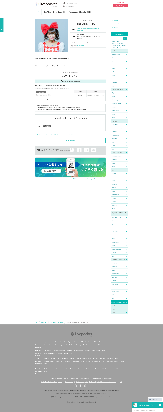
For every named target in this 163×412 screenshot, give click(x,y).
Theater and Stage (117, 89)
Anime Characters (117, 152)
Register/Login (120, 6)
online (113, 41)
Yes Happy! (87, 28)
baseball (114, 173)
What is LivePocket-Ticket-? (59, 378)
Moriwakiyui (80, 30)
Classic (114, 79)
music (113, 51)
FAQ (121, 382)
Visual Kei (114, 82)
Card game (115, 231)
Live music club (68, 135)
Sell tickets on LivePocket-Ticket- (102, 378)
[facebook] (81, 386)
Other (113, 86)
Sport (113, 170)
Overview (116, 20)
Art (112, 287)
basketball (114, 205)
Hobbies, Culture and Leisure (38, 364)
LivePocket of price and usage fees (51, 382)
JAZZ (113, 72)
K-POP (113, 75)
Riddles (114, 45)
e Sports (114, 198)
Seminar (114, 280)
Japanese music (116, 54)
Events (114, 309)
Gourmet (123, 45)
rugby (113, 180)
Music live (115, 306)
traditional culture (116, 103)
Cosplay (114, 47)
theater (113, 96)
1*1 (120, 47)
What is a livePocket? (71, 3)
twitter (72, 150)
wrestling (114, 187)
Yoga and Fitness (116, 217)
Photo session (119, 43)
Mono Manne (115, 110)
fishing (113, 238)
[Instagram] (86, 386)
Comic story (115, 100)
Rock (113, 58)
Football (114, 177)
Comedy (118, 41)
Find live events (69, 6)
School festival (115, 291)
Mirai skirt (92, 28)
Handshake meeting (117, 128)
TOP (36, 322)
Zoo (113, 224)
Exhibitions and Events (118, 259)
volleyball (114, 184)
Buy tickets (116, 24)
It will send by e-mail (93, 150)
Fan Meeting (115, 124)
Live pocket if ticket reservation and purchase (46, 4)
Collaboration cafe (116, 156)
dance (113, 114)
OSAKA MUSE (80, 42)
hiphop (113, 68)
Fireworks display (116, 273)
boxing (113, 191)
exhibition (114, 131)
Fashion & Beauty (116, 249)
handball (114, 201)
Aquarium (114, 228)
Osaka (85, 42)
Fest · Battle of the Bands (53, 135)
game (113, 235)
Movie (118, 45)
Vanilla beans (80, 28)
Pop (113, 61)
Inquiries (116, 27)
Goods (113, 145)
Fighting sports (115, 194)
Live (113, 142)
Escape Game (115, 242)
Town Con (114, 277)
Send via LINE (86, 150)
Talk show (114, 138)
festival (113, 270)
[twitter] (76, 386)
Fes (113, 65)
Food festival (115, 284)
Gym (113, 221)
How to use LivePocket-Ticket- (80, 378)
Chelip (97, 28)
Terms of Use (69, 382)
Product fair (115, 263)
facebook (79, 150)
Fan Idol (114, 121)
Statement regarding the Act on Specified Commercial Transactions (96, 382)
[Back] (38, 12)
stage (113, 93)
